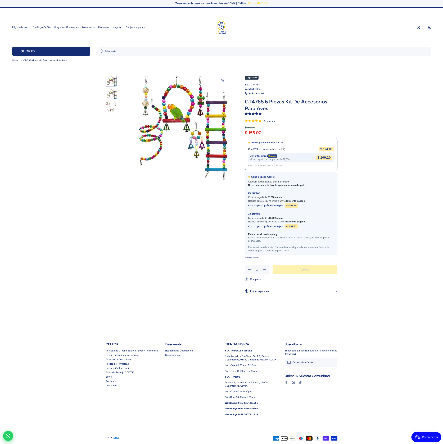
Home (15, 60)
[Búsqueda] (100, 51)
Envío (109, 376)
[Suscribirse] (333, 362)
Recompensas (173, 355)
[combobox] (264, 51)
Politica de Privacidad (117, 363)
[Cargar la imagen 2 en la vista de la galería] (111, 94)
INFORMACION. (258, 3)
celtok (116, 437)
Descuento (111, 385)
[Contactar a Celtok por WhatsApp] (8, 436)
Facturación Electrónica (118, 368)
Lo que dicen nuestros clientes (122, 355)
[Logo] (221, 27)
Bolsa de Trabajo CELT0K (120, 372)
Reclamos (111, 381)
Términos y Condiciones (119, 359)
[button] (253, 113)
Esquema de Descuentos (179, 350)
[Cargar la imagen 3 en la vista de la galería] (111, 106)
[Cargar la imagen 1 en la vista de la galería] (111, 81)
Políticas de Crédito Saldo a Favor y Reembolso (132, 350)
